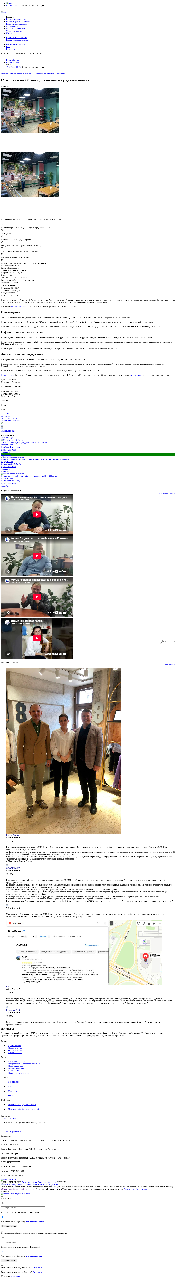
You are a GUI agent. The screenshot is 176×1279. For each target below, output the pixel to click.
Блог (8, 47)
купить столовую (18, 307)
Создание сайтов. (29, 1182)
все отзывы (170, 665)
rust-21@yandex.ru (9, 418)
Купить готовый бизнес (16, 37)
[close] (174, 642)
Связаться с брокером (10, 421)
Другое (9, 33)
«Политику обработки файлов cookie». (18, 1189)
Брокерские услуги (16, 1061)
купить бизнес (136, 375)
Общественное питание (43, 74)
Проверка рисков (15, 1066)
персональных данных (35, 1221)
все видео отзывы (167, 493)
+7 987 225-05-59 (14, 5)
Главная (4, 74)
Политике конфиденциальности (138, 1189)
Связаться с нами (8, 431)
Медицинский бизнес (15, 28)
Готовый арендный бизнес (18, 21)
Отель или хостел (14, 31)
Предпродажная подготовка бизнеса (24, 1064)
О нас (10, 1096)
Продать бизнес (13, 62)
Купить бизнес (12, 60)
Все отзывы (13, 1082)
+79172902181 (7, 414)
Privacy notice (169, 641)
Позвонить (37, 1267)
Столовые (60, 74)
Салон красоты (12, 26)
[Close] (2, 1196)
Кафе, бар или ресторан (16, 24)
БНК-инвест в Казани (15, 44)
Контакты (10, 49)
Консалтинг (13, 1071)
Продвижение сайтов (47, 1182)
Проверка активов (16, 1068)
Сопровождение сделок (18, 1073)
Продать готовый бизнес (17, 40)
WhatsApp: (6, 416)
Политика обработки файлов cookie (24, 1109)
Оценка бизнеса (15, 1050)
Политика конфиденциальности (22, 1104)
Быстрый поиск (15, 1052)
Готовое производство (16, 19)
